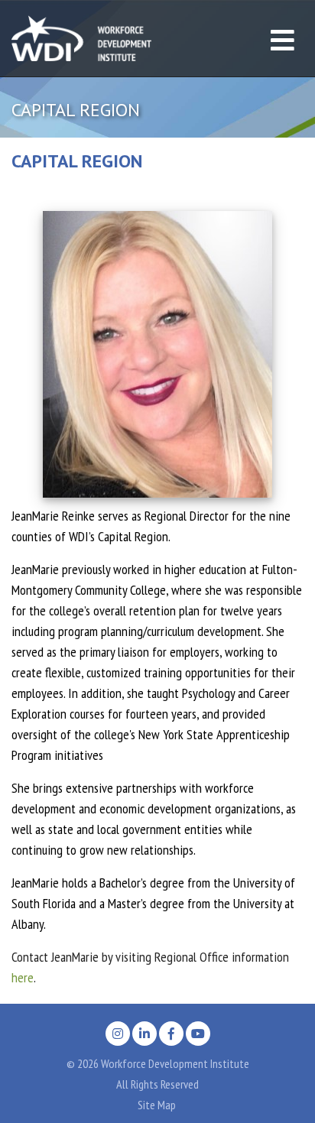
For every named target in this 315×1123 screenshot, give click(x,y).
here (22, 977)
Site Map (157, 1104)
